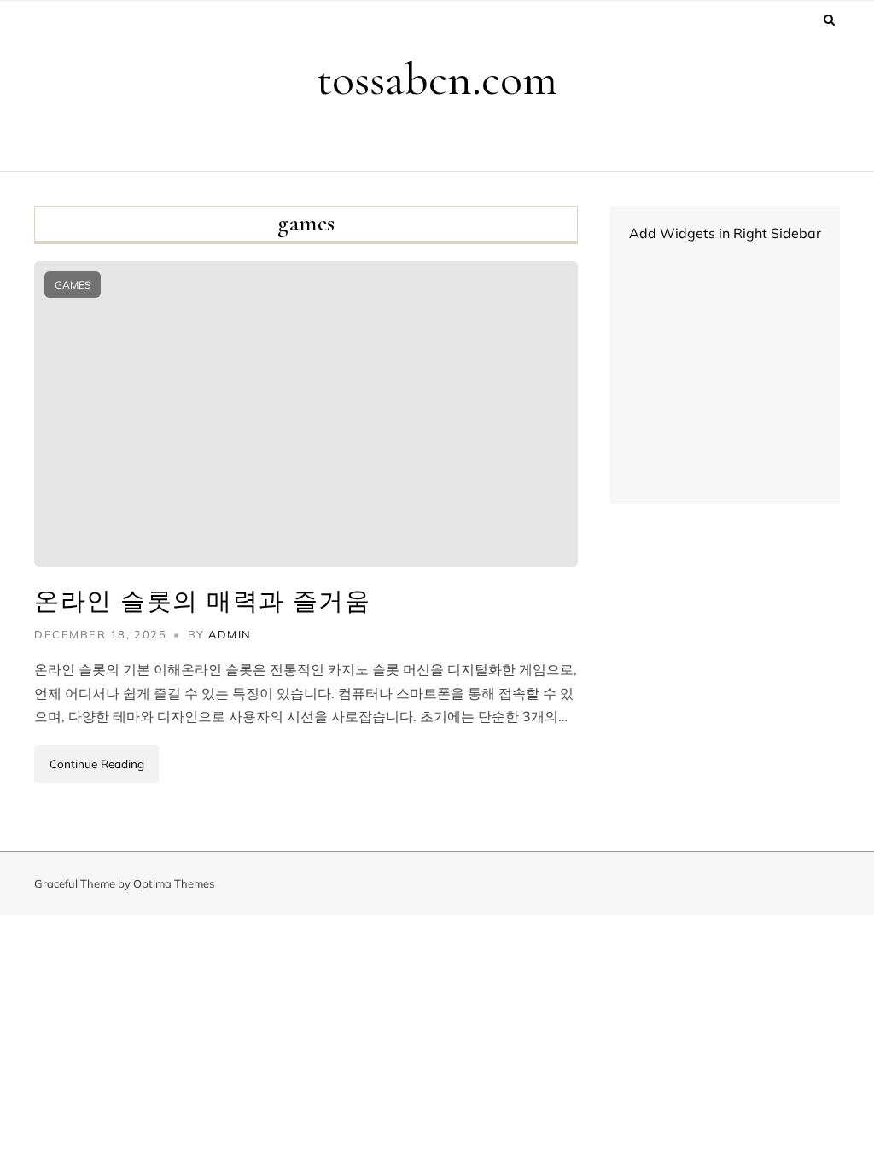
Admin (230, 634)
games (72, 284)
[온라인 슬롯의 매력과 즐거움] (306, 414)
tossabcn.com (437, 79)
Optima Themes (173, 883)
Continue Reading (97, 763)
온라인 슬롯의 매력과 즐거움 (202, 601)
